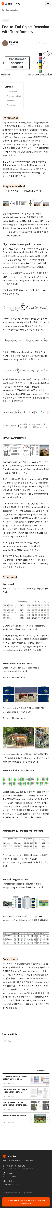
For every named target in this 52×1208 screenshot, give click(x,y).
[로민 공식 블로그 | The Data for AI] (7, 3)
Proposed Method (14, 96)
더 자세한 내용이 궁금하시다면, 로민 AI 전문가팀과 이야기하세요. (26, 1202)
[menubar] (42, 43)
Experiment (11, 101)
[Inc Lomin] (5, 43)
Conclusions (11, 105)
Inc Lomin (13, 42)
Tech (5, 20)
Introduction (12, 91)
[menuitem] (42, 43)
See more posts (41, 1071)
